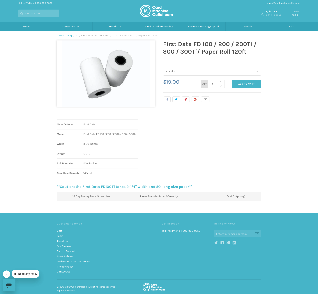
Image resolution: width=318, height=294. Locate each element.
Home (26, 26)
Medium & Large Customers (73, 261)
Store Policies (65, 256)
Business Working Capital (203, 26)
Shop (69, 35)
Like (167, 99)
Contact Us (63, 271)
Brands (113, 26)
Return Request (66, 251)
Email (205, 99)
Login (60, 236)
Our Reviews (64, 246)
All (77, 35)
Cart (292, 26)
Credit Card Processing (159, 26)
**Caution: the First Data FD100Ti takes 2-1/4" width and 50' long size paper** (124, 187)
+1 (195, 99)
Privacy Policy (65, 266)
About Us (62, 241)
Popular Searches (66, 290)
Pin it (186, 99)
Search (247, 26)
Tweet (176, 99)
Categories (68, 26)
